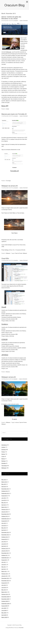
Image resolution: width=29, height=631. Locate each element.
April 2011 (3, 569)
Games (3, 454)
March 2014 (4, 507)
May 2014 (3, 502)
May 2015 (3, 484)
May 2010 (3, 590)
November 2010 (5, 580)
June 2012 (4, 544)
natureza (17, 422)
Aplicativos (4, 445)
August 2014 (4, 495)
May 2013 (3, 528)
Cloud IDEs (5, 258)
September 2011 (5, 557)
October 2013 (4, 516)
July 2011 (3, 562)
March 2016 (4, 482)
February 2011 (4, 573)
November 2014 (5, 489)
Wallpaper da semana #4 (9, 186)
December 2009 (5, 596)
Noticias (3, 461)
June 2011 (4, 564)
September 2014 (5, 493)
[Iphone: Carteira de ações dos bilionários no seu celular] (14, 36)
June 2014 (4, 500)
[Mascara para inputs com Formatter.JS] (14, 136)
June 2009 (4, 610)
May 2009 (3, 612)
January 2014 (4, 511)
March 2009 (4, 617)
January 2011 (4, 576)
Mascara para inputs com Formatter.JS (14, 114)
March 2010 (4, 592)
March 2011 (4, 571)
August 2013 (4, 521)
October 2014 (4, 491)
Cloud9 (3, 307)
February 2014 (4, 509)
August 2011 (4, 560)
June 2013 (4, 525)
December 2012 (5, 532)
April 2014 (3, 505)
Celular (7, 109)
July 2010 (3, 585)
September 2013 (5, 518)
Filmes (3, 452)
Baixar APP (4, 106)
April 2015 (3, 486)
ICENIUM (4, 339)
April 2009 (3, 615)
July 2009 (3, 608)
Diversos (8, 371)
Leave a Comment (24, 20)
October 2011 (4, 555)
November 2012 (5, 534)
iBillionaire (8, 52)
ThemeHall (21, 627)
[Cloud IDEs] (14, 282)
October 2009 (4, 601)
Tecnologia (8, 180)
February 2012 (4, 548)
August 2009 (4, 606)
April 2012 (3, 546)
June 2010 (4, 587)
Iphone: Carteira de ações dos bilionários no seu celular (11, 18)
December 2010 (5, 578)
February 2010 (4, 594)
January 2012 (4, 550)
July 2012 (3, 541)
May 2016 (3, 479)
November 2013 (5, 514)
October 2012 (4, 537)
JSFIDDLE (4, 355)
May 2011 (3, 567)
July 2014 (3, 498)
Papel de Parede (18, 253)
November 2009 (5, 599)
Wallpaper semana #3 (8, 377)
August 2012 (4, 539)
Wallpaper (8, 253)
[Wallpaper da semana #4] (14, 206)
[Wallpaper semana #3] (14, 397)
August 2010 (4, 583)
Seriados (3, 463)
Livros (2, 456)
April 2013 (3, 530)
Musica (3, 458)
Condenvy (4, 324)
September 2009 (5, 603)
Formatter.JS (14, 171)
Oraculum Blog (14, 5)
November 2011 (5, 553)
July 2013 (3, 523)
